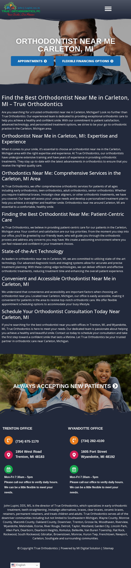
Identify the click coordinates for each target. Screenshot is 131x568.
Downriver (64, 522)
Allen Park (12, 530)
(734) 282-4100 (92, 441)
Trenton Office (17, 428)
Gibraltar (46, 534)
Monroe (76, 534)
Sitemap (108, 548)
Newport (121, 534)
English (20, 565)
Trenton (77, 522)
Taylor (76, 526)
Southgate (52, 538)
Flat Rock (118, 530)
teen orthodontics (50, 190)
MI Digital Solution (88, 548)
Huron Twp (90, 534)
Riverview (121, 522)
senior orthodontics (101, 190)
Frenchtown (106, 534)
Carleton (38, 538)
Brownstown (62, 534)
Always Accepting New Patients (62, 386)
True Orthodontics (14, 116)
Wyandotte (11, 526)
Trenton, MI (97, 325)
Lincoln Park (119, 526)
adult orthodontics (75, 190)
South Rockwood (28, 534)
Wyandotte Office (85, 428)
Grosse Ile (91, 522)
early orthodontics (26, 190)
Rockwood (10, 534)
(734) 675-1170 (27, 441)
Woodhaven (106, 522)
